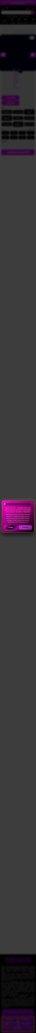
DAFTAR (25, 527)
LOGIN (11, 527)
